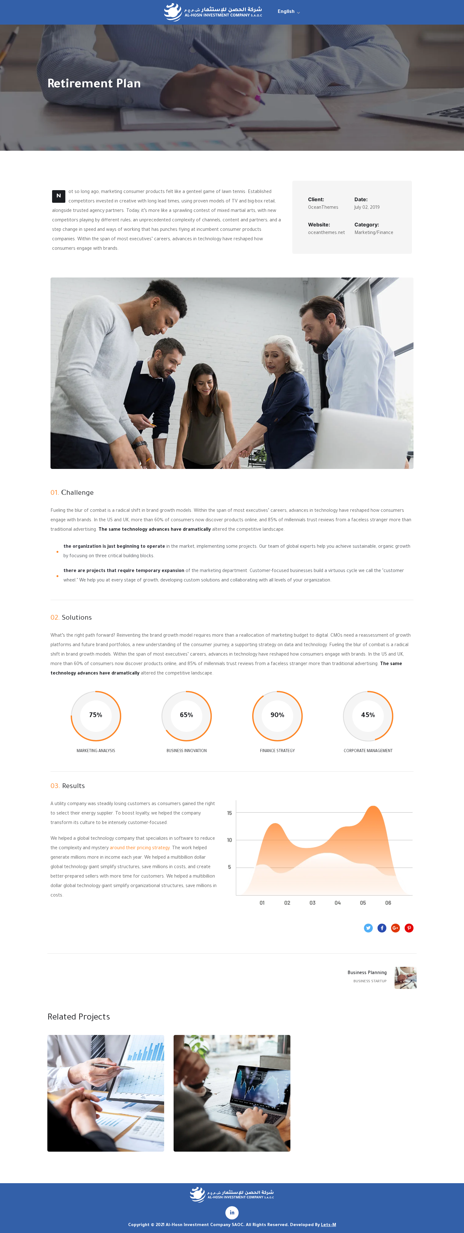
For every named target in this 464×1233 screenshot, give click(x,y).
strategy (117, 1113)
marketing (219, 1113)
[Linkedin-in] (232, 1212)
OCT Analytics (232, 1099)
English (286, 12)
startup (93, 1113)
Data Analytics (105, 1099)
